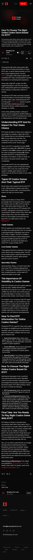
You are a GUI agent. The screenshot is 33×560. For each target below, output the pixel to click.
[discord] (14, 531)
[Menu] (31, 4)
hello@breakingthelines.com (12, 526)
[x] (4, 531)
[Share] (31, 58)
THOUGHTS (14, 510)
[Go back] (2, 3)
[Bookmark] (8, 58)
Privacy (17, 547)
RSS (6, 549)
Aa (27, 58)
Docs (22, 549)
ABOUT (5, 515)
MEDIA (23, 510)
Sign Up (23, 3)
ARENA (5, 510)
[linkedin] (7, 531)
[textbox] (16, 267)
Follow (29, 493)
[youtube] (10, 531)
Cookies (26, 547)
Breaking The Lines (10, 51)
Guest (4, 551)
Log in (15, 3)
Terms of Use (6, 547)
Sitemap (14, 549)
